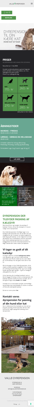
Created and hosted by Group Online (17, 401)
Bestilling (8, 18)
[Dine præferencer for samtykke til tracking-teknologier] (31, 404)
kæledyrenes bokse (24, 255)
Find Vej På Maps (17, 394)
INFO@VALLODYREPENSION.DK (17, 389)
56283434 (17, 387)
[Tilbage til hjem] (17, 3)
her (17, 290)
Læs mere (17, 159)
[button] (32, 3)
